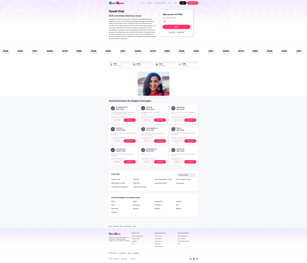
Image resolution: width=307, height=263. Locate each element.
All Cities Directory (113, 253)
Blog (179, 243)
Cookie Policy (158, 241)
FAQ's (133, 243)
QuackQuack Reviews (183, 241)
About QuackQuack (183, 236)
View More (114, 212)
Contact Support (136, 238)
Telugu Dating (180, 183)
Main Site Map (122, 253)
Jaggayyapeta (158, 201)
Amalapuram (136, 205)
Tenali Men (136, 179)
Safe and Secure (159, 246)
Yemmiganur (157, 205)
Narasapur (157, 208)
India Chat (133, 258)
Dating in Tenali (115, 179)
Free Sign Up (192, 3)
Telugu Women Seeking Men (119, 187)
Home (142, 3)
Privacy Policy (180, 32)
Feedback (134, 241)
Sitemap (129, 253)
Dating (149, 3)
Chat (175, 3)
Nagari (135, 201)
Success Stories (182, 238)
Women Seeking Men (160, 3)
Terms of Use (172, 32)
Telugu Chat (136, 183)
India (121, 226)
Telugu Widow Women (160, 183)
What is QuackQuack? (137, 236)
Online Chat (116, 226)
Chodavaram (114, 208)
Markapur (178, 208)
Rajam (113, 205)
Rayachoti (136, 208)
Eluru (177, 205)
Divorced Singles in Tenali (183, 179)
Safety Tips (157, 243)
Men (170, 3)
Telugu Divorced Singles (140, 187)
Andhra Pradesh (128, 226)
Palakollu (178, 201)
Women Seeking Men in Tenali (162, 179)
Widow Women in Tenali (118, 183)
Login (183, 3)
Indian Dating (136, 253)
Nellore (113, 201)
